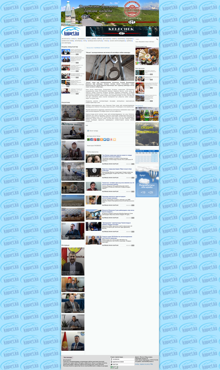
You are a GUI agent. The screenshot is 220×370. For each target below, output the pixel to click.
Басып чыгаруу (94, 130)
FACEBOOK (116, 359)
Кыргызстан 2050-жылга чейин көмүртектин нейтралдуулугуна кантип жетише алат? (72, 191)
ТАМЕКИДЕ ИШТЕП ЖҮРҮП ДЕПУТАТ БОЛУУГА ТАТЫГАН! (72, 158)
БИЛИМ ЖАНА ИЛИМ (67, 40)
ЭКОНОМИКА (81, 38)
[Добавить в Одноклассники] (101, 139)
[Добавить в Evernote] (88, 139)
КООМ (88, 38)
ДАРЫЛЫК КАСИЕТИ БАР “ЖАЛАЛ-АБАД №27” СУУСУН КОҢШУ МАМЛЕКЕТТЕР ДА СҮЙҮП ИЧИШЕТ (72, 178)
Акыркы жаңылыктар (69, 47)
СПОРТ (114, 38)
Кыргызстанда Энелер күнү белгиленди (151, 77)
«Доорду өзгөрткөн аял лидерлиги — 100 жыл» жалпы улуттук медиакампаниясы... (76, 90)
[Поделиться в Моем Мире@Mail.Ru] (98, 139)
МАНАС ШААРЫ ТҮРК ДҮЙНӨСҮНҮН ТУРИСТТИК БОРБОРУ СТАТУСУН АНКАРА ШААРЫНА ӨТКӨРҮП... (77, 59)
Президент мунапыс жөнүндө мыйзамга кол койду (150, 71)
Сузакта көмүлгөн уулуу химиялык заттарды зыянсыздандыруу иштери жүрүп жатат (71, 137)
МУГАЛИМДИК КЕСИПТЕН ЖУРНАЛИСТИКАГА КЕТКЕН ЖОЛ (71, 119)
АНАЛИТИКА (121, 38)
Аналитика (65, 102)
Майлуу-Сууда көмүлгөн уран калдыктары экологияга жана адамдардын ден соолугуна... (151, 97)
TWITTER (115, 364)
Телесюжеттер (141, 46)
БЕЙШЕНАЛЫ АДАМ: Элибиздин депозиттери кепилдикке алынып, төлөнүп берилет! (70, 273)
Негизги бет (65, 38)
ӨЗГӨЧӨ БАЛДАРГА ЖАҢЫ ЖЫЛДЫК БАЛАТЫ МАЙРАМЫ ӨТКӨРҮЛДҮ (77, 74)
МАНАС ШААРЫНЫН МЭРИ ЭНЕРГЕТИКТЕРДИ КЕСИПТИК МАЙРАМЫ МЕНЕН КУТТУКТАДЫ (77, 51)
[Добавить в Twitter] (104, 139)
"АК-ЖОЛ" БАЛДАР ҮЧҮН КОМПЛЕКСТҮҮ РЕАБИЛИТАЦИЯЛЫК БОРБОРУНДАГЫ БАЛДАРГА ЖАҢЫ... (77, 67)
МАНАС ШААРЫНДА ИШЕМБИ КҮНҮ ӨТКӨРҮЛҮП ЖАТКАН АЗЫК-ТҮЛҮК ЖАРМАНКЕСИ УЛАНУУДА (77, 82)
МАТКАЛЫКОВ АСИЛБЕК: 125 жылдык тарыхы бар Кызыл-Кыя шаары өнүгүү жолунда (72, 289)
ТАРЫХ (106, 40)
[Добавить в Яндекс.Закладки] (111, 139)
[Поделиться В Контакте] (108, 139)
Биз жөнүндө (66, 43)
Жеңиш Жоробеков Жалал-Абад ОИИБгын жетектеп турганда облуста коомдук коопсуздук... (151, 84)
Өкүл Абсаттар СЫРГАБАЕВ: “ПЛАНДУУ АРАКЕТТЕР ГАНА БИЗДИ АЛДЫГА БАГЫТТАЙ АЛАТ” (72, 348)
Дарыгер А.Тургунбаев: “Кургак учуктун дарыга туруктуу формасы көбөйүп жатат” (72, 219)
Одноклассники (118, 362)
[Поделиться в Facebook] (91, 139)
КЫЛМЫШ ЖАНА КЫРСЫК (95, 40)
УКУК (84, 40)
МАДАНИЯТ (129, 38)
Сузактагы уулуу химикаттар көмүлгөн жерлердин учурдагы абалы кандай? (72, 204)
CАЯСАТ (73, 38)
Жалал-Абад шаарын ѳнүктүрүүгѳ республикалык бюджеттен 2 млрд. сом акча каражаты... (72, 237)
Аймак (99, 38)
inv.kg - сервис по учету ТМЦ (144, 364)
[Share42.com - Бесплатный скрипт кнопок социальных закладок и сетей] (114, 139)
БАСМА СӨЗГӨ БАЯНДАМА (117, 40)
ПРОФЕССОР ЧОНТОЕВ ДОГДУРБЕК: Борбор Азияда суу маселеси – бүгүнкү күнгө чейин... (72, 310)
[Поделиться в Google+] (95, 139)
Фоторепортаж (139, 105)
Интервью (65, 245)
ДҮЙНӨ (93, 38)
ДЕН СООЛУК (106, 38)
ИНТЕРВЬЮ (78, 40)
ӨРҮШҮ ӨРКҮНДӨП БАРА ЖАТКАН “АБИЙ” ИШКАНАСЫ (71, 328)
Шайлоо (129, 40)
